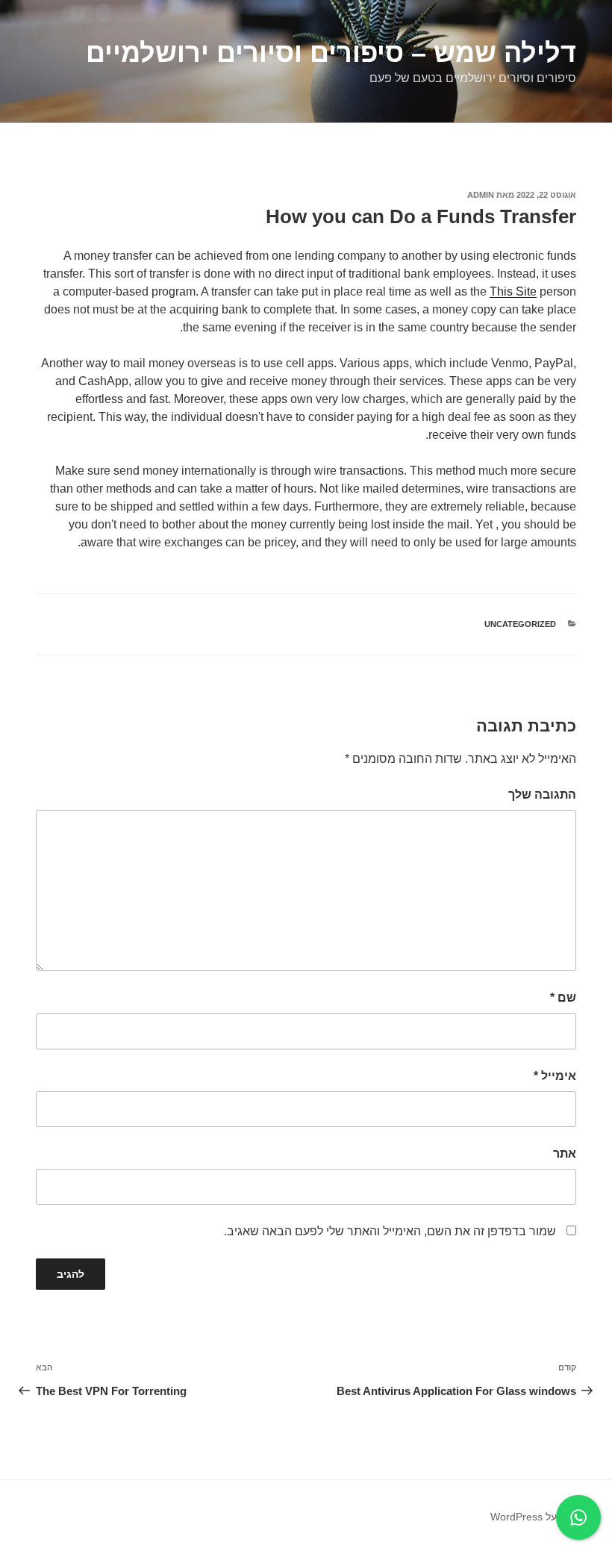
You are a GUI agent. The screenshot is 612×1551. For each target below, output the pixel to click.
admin (480, 194)
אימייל (555, 1076)
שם (563, 997)
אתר (564, 1153)
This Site (513, 291)
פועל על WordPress (535, 1517)
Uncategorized (520, 624)
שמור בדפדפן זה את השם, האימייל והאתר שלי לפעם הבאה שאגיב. (390, 1231)
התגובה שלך (542, 794)
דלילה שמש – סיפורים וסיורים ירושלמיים (331, 52)
